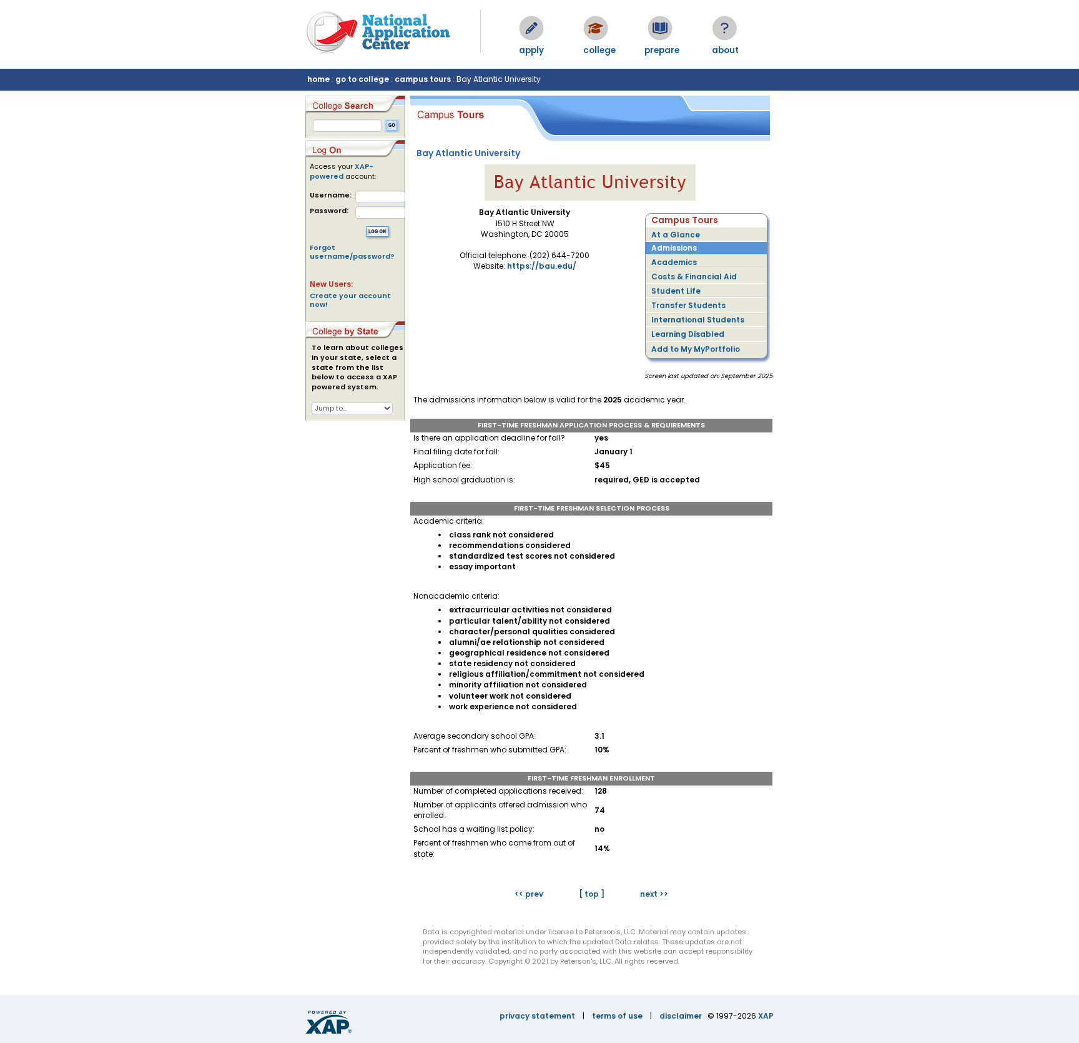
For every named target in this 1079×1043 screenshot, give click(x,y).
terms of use (617, 1016)
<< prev (529, 894)
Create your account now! (350, 300)
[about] (724, 28)
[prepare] (660, 28)
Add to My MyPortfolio (695, 349)
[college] (595, 28)
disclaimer (680, 1016)
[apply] (531, 28)
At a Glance (675, 234)
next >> (654, 894)
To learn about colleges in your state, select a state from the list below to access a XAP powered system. (357, 367)
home (318, 79)
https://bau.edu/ (541, 266)
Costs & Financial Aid (694, 276)
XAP (766, 1016)
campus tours (423, 79)
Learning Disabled (687, 334)
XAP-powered (341, 171)
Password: (329, 210)
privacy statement (537, 1016)
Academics (674, 262)
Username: (331, 195)
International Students (697, 319)
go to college (362, 79)
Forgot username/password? (352, 252)
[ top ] (591, 894)
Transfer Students (688, 305)
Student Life (676, 291)
